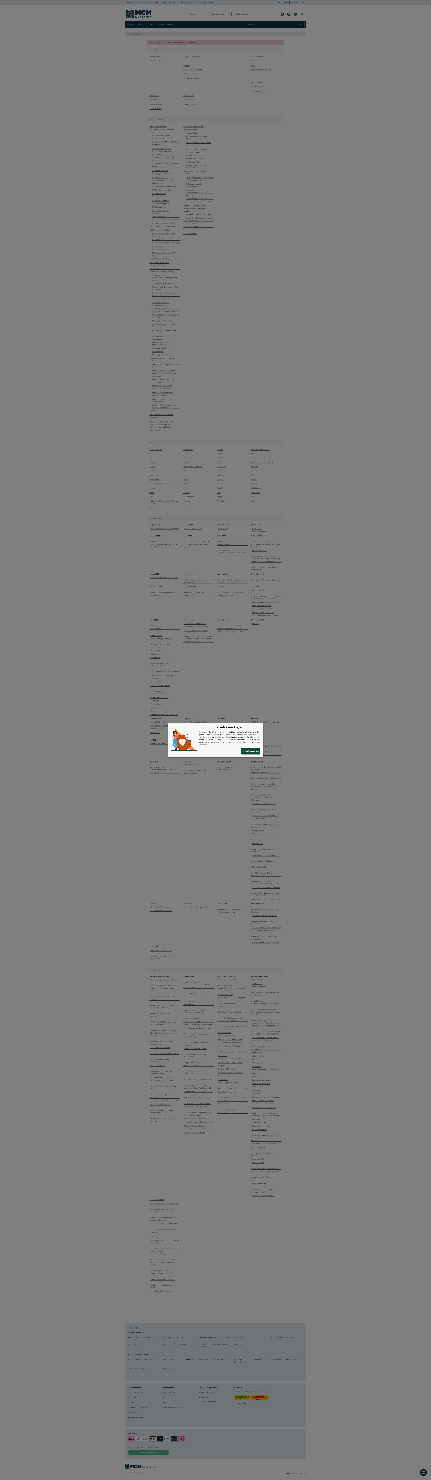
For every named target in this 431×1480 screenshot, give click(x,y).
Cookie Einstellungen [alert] (230, 727)
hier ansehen (251, 742)
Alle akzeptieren (251, 751)
